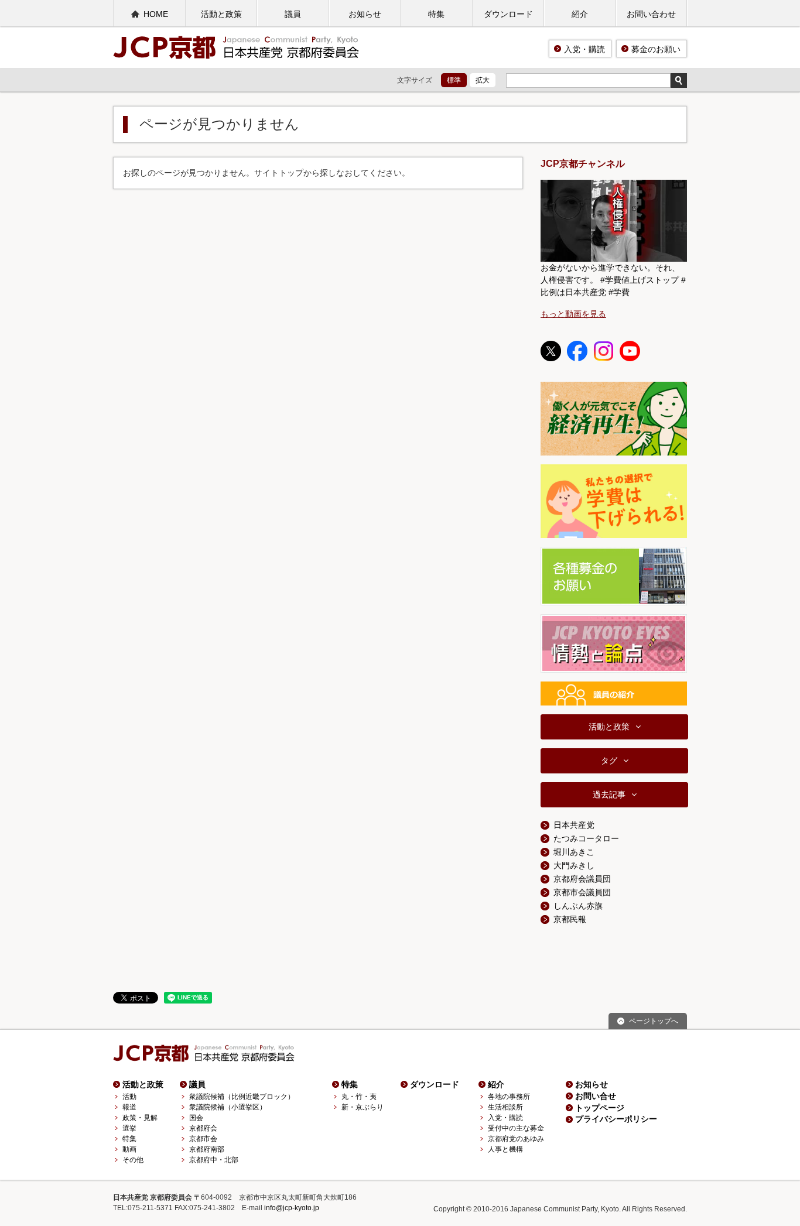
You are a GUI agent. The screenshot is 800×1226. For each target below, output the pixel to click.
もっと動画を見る (573, 314)
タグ (609, 760)
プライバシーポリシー (616, 1119)
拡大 (483, 80)
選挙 (129, 1128)
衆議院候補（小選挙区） (227, 1107)
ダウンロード (508, 14)
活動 (129, 1097)
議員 (293, 14)
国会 (196, 1118)
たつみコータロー (586, 838)
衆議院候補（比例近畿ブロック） (242, 1097)
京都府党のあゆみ (516, 1139)
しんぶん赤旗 (578, 905)
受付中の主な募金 (516, 1128)
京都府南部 (206, 1149)
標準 (454, 80)
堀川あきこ (573, 852)
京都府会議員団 (582, 878)
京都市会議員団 (582, 892)
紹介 (580, 14)
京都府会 (203, 1128)
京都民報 (569, 919)
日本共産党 (573, 825)
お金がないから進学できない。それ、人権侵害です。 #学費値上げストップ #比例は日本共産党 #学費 (613, 280)
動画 (129, 1149)
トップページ (599, 1107)
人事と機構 (505, 1149)
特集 (436, 14)
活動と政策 (221, 14)
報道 (129, 1107)
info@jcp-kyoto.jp (291, 1208)
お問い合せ (595, 1096)
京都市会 (203, 1139)
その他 (132, 1160)
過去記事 (609, 794)
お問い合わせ (651, 14)
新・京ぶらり (362, 1107)
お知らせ (364, 14)
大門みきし (573, 865)
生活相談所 (505, 1107)
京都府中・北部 (213, 1160)
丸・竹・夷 (359, 1097)
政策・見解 (140, 1118)
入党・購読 (584, 49)
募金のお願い (656, 49)
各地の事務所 (509, 1097)
